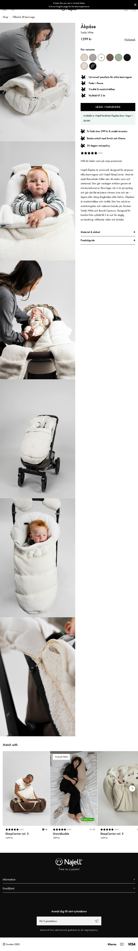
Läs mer (86, 120)
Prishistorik (130, 39)
